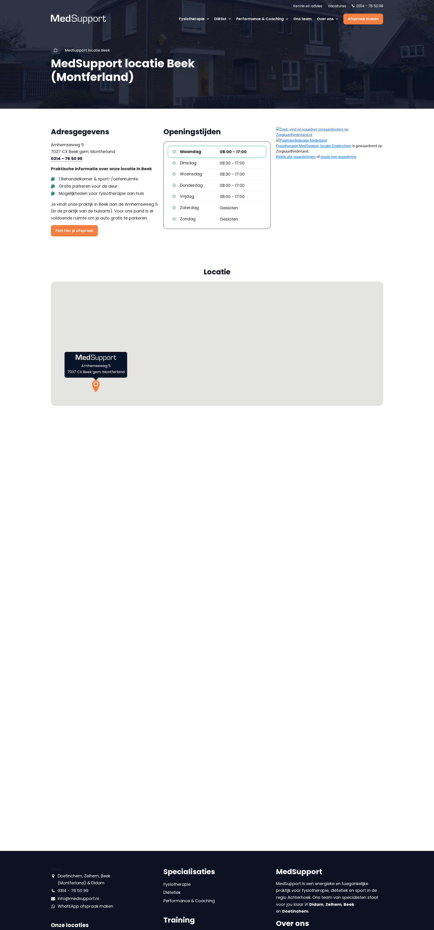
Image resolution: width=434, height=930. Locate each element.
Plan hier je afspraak (74, 230)
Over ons (326, 18)
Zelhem (334, 904)
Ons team (302, 18)
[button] (96, 386)
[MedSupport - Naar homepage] (78, 18)
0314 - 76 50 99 (369, 6)
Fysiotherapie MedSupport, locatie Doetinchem (313, 146)
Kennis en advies (307, 6)
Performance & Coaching (260, 18)
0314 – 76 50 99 (66, 158)
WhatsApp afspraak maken (85, 906)
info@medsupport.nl (78, 898)
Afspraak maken (363, 18)
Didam (316, 904)
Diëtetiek (172, 892)
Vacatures (337, 6)
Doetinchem (295, 911)
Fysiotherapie (192, 18)
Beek (349, 904)
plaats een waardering (338, 157)
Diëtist (220, 18)
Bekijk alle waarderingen (296, 157)
